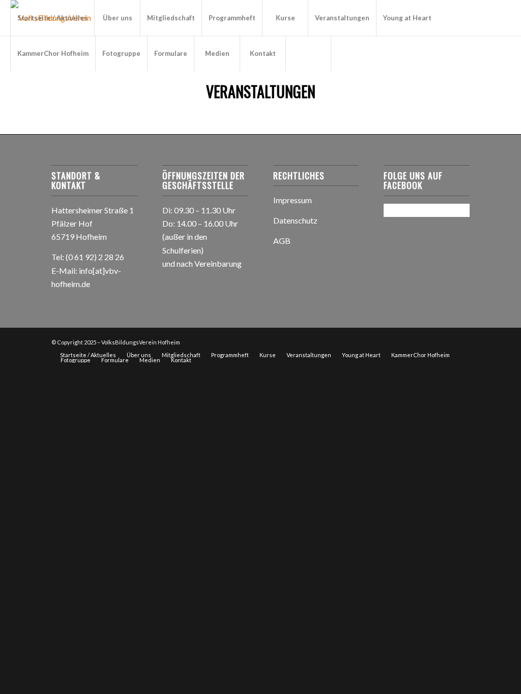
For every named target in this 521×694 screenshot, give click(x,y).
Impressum (292, 200)
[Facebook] (13, 88)
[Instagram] (28, 88)
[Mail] (43, 88)
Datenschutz (295, 220)
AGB (282, 240)
